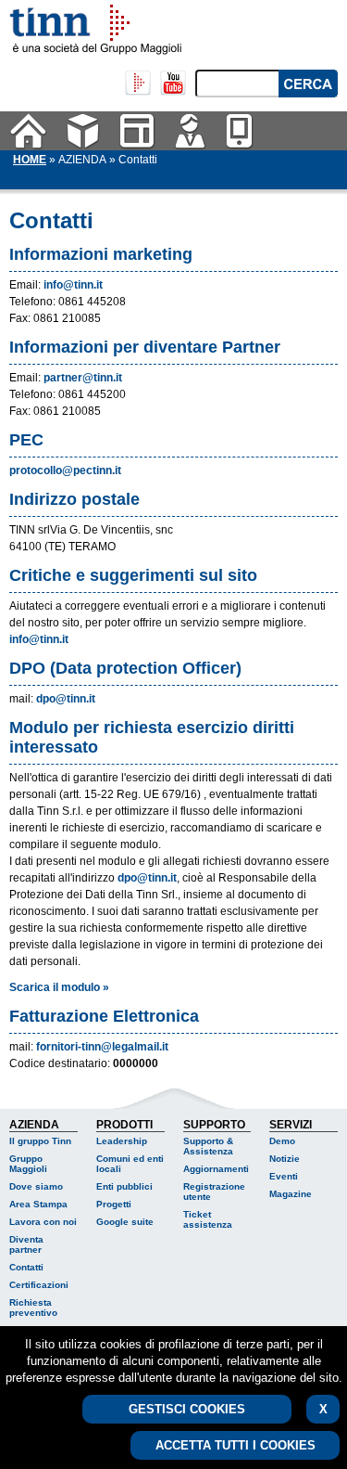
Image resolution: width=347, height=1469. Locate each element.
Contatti (26, 1267)
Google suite (125, 1222)
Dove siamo (36, 1186)
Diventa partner (26, 1244)
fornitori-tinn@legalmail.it (102, 1046)
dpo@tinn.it (65, 698)
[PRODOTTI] (137, 130)
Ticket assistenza (207, 1219)
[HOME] (28, 130)
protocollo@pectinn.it (65, 470)
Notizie (284, 1158)
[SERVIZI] (239, 130)
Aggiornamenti (216, 1169)
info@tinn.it (73, 284)
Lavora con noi (43, 1222)
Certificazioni (38, 1285)
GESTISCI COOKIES (187, 1409)
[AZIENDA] (82, 130)
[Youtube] (173, 83)
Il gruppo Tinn (40, 1141)
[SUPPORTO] (190, 130)
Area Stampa (38, 1204)
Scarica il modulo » (59, 987)
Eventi (283, 1176)
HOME (29, 159)
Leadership (121, 1141)
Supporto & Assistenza (208, 1146)
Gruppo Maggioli (28, 1163)
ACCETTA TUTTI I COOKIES (235, 1445)
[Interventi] (138, 83)
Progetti (113, 1204)
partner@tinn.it (82, 377)
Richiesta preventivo (33, 1307)
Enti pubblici (124, 1186)
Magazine (290, 1194)
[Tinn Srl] (65, 23)
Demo (282, 1141)
